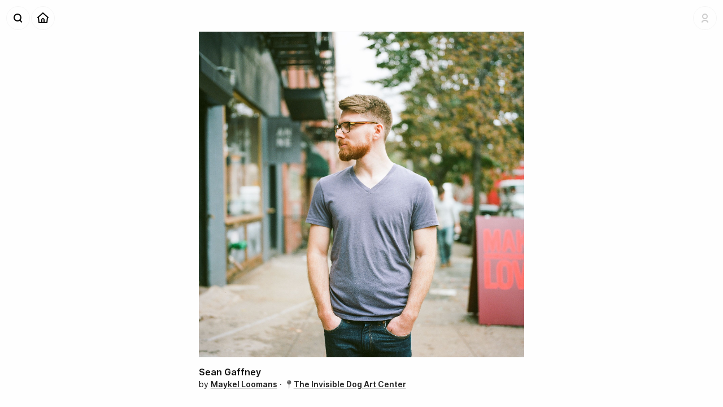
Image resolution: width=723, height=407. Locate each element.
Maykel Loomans (244, 384)
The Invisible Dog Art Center (350, 384)
